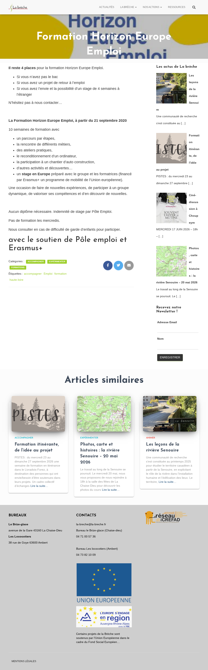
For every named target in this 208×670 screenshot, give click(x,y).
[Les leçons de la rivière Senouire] (169, 413)
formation (60, 273)
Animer (150, 438)
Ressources (176, 7)
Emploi (48, 273)
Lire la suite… (39, 485)
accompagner (33, 273)
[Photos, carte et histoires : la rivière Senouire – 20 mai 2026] (104, 413)
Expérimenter (57, 261)
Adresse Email (167, 322)
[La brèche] (18, 7)
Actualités (106, 7)
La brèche (127, 7)
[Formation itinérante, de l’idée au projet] (38, 413)
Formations (18, 267)
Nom (160, 338)
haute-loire (16, 279)
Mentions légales (24, 661)
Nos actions (151, 7)
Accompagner (36, 261)
